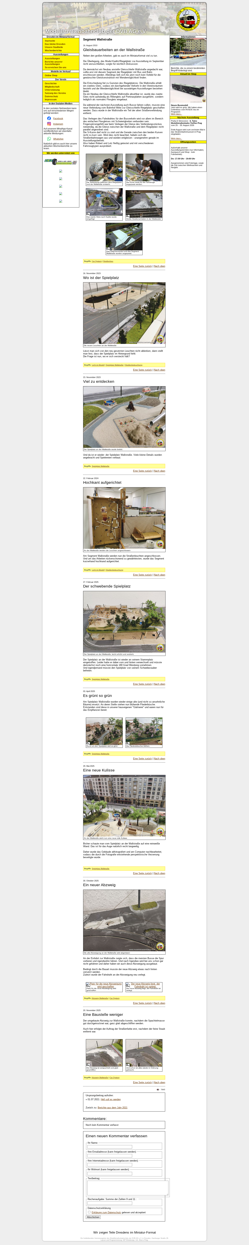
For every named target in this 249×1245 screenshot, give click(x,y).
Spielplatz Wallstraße (114, 365)
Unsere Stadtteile (54, 47)
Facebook (58, 118)
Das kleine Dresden (55, 44)
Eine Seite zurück (142, 266)
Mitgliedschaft (52, 87)
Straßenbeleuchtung (133, 365)
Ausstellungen (52, 58)
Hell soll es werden (111, 1099)
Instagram (58, 124)
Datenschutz (51, 96)
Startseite (50, 41)
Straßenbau (108, 261)
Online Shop (51, 75)
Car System (97, 261)
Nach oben (159, 266)
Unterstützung (52, 90)
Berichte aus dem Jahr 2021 (112, 1107)
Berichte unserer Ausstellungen (54, 63)
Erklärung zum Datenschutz (106, 1212)
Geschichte (51, 83)
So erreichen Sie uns (55, 67)
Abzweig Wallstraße (100, 998)
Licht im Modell (98, 365)
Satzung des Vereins (55, 93)
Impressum (51, 99)
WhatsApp (58, 139)
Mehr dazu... (176, 114)
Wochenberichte (53, 50)
